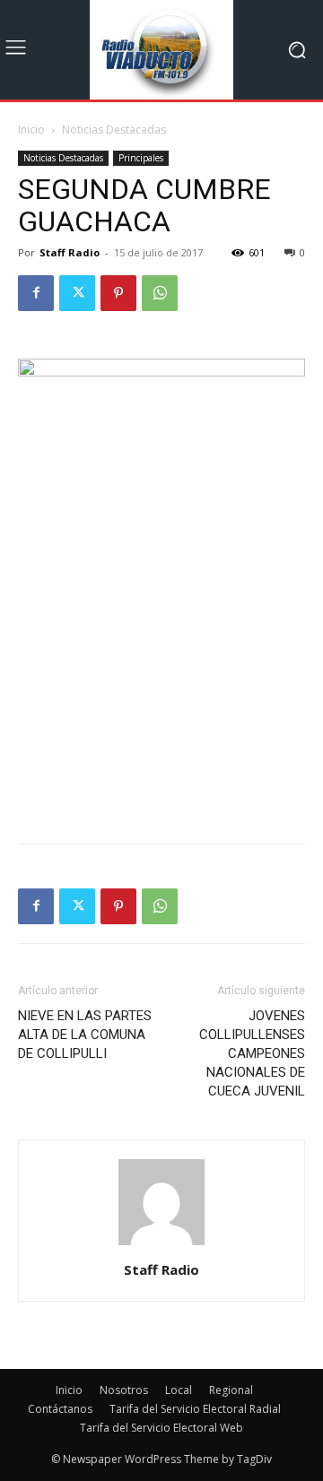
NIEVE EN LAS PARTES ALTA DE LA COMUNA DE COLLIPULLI (85, 1034)
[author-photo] (161, 1244)
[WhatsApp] (160, 293)
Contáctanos (60, 1408)
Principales (140, 158)
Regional (231, 1390)
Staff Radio (69, 252)
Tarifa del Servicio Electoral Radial (195, 1408)
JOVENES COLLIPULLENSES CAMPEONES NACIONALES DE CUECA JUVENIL (252, 1053)
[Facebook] (36, 293)
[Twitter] (77, 293)
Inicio (31, 129)
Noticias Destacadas (114, 129)
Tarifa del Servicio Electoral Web (161, 1427)
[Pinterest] (118, 293)
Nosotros (124, 1390)
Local (178, 1390)
